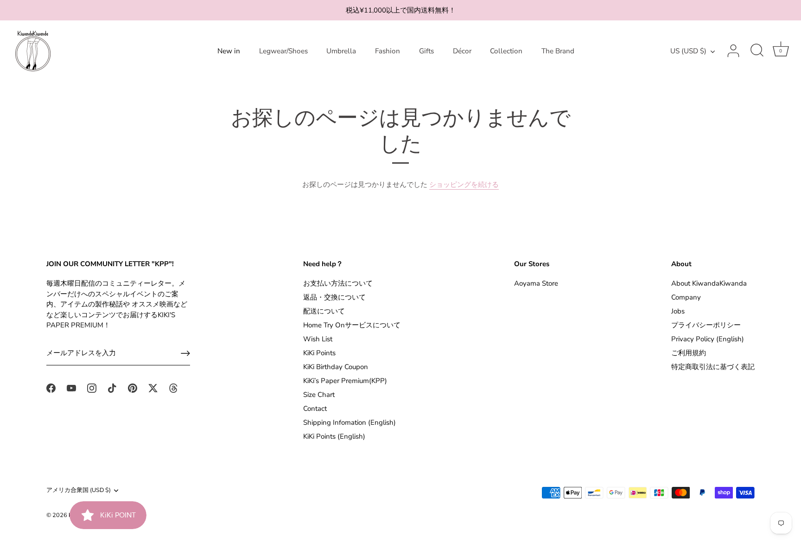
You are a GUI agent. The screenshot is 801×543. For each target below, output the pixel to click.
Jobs (678, 311)
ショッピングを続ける (464, 184)
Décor (462, 51)
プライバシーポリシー (706, 325)
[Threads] (173, 387)
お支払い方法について (338, 283)
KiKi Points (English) (334, 436)
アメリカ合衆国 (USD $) (78, 490)
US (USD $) (688, 51)
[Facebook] (51, 387)
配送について (324, 311)
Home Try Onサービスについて (351, 325)
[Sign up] (185, 353)
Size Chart (319, 394)
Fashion (387, 51)
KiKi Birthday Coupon (335, 366)
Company (686, 297)
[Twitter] (153, 387)
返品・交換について (334, 297)
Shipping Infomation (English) (349, 422)
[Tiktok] (112, 387)
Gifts (426, 51)
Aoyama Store (536, 283)
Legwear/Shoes (283, 51)
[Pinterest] (132, 387)
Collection (506, 51)
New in (228, 51)
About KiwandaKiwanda (709, 283)
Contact (315, 408)
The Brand (557, 51)
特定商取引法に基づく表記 (713, 366)
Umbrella (341, 51)
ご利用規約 (688, 353)
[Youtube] (71, 387)
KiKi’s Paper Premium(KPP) (345, 380)
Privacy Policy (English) (707, 339)
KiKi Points (319, 353)
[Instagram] (91, 387)
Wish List (317, 339)
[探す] (757, 51)
